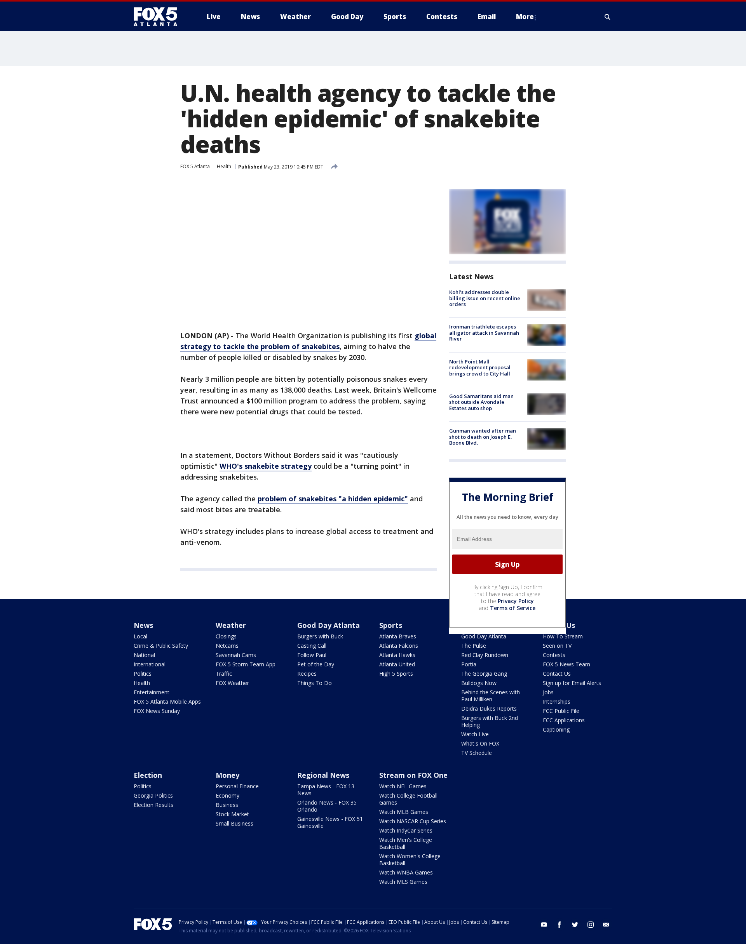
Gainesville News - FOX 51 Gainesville (330, 822)
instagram (590, 924)
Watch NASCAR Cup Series (412, 821)
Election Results (153, 804)
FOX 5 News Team (566, 664)
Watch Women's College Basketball (410, 859)
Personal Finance (237, 786)
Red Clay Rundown (484, 655)
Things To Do (314, 683)
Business (227, 804)
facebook (559, 924)
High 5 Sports (396, 673)
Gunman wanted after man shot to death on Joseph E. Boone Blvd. (482, 436)
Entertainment (151, 692)
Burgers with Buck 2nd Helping (489, 721)
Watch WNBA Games (406, 872)
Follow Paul (311, 655)
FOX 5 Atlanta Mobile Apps (167, 701)
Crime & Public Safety (161, 645)
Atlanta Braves (397, 636)
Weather (231, 625)
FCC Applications (564, 720)
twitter (575, 924)
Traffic (224, 673)
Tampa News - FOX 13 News (325, 789)
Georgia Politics (153, 795)
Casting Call (311, 645)
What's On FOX (480, 743)
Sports (390, 625)
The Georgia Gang (484, 673)
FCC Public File (561, 711)
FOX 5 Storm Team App (245, 664)
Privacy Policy (516, 601)
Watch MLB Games (403, 811)
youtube (544, 924)
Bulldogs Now (479, 683)
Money (227, 775)
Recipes (307, 673)
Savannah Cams (236, 655)
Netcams (227, 645)
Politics (143, 673)
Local (140, 636)
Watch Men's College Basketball (405, 843)
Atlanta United (397, 664)
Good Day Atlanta (328, 625)
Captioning (556, 729)
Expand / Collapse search (607, 17)
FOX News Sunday (157, 711)
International (150, 664)
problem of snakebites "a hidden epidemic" (333, 498)
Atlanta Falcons (398, 645)
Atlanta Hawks (397, 655)
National (144, 655)
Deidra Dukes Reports (489, 708)
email (606, 924)
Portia (468, 664)
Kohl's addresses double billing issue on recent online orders (484, 298)
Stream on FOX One (413, 775)
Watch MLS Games (403, 881)
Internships (556, 701)
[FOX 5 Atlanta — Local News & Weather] (159, 16)
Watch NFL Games (403, 786)
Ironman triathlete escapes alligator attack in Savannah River (484, 332)
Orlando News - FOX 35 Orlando (327, 806)
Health (224, 166)
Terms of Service (512, 608)
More (525, 16)
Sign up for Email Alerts (572, 683)
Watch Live (475, 734)
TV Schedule (476, 752)
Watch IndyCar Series (405, 830)
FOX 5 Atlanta (195, 166)
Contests (554, 655)
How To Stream (563, 636)
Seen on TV (557, 645)
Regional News (323, 775)
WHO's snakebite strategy (266, 466)
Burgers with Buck (320, 636)
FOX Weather (232, 683)
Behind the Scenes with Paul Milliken (490, 695)
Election (148, 775)
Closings (226, 636)
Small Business (234, 823)
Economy (227, 795)
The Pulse (473, 645)
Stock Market (232, 814)
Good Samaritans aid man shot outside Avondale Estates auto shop (481, 402)
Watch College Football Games (408, 799)
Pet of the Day (315, 664)
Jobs (548, 692)
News (143, 625)
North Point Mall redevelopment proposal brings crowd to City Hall (480, 367)
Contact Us (557, 673)
